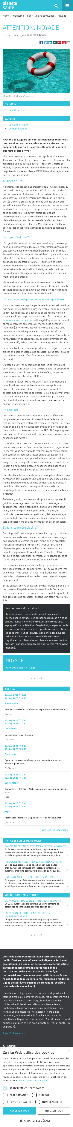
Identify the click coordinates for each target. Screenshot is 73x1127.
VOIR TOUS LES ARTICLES (20, 667)
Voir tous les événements (55, 829)
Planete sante (9, 5)
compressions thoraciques (18, 320)
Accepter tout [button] (19, 1110)
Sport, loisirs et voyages (40, 15)
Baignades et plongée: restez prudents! (32, 877)
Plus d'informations (14, 1033)
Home (6, 15)
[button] (41, 42)
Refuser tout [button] (54, 1110)
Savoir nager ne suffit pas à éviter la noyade (35, 846)
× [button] (68, 1050)
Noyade (62, 15)
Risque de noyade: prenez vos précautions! (34, 861)
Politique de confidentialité (33, 1080)
